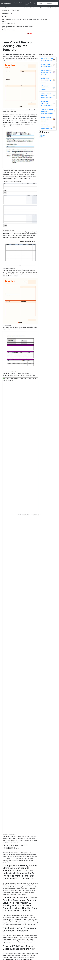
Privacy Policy (27, 3)
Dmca (16, 3)
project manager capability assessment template (47, 95)
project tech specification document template (46, 103)
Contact (21, 3)
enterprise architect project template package (46, 72)
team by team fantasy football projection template (46, 126)
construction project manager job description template (47, 111)
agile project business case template (45, 87)
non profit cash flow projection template (47, 59)
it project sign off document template (46, 65)
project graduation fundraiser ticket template (46, 119)
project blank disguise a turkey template (46, 80)
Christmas (42, 137)
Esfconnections (6, 4)
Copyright (33, 3)
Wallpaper (42, 135)
